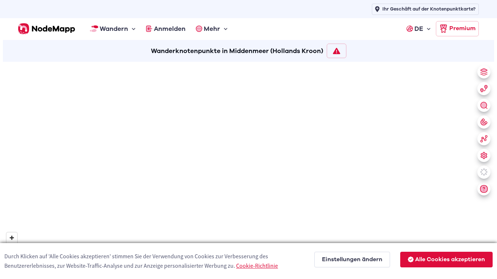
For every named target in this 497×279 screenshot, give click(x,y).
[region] (248, 169)
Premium (462, 28)
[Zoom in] (12, 237)
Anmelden (170, 28)
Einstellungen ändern (352, 259)
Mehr (212, 28)
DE (418, 28)
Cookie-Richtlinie (257, 265)
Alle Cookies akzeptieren (450, 259)
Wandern (114, 28)
